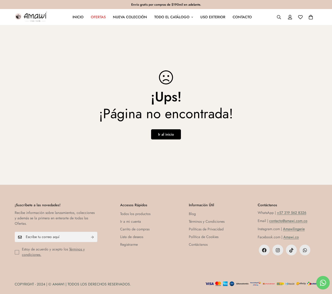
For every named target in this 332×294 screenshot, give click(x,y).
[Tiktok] (291, 250)
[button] (311, 17)
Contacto (242, 17)
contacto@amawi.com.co (288, 221)
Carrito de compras (135, 229)
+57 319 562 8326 (291, 212)
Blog (192, 214)
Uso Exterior (212, 17)
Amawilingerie (294, 229)
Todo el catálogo (171, 17)
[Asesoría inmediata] (304, 250)
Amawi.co (291, 237)
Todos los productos (135, 214)
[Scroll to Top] (323, 269)
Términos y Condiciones (206, 221)
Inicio (78, 17)
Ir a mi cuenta (130, 221)
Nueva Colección (130, 17)
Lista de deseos (131, 237)
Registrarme (129, 244)
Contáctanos (198, 244)
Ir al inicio (166, 134)
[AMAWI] (31, 17)
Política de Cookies (203, 237)
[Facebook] (264, 250)
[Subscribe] (92, 237)
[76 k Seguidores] (277, 250)
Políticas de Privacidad (206, 229)
